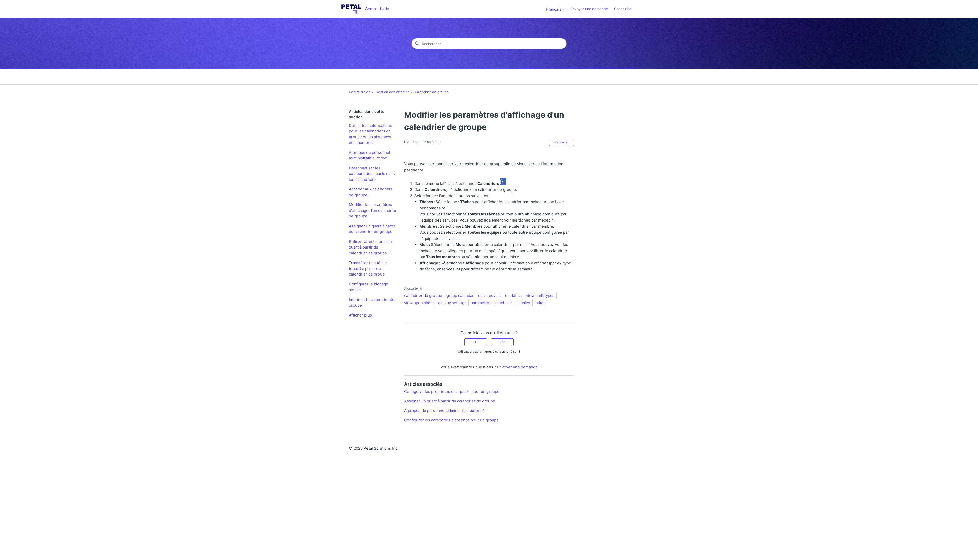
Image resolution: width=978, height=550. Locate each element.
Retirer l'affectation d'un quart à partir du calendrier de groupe (370, 247)
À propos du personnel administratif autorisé (369, 155)
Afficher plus (360, 315)
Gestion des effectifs (393, 92)
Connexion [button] (623, 9)
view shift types (540, 295)
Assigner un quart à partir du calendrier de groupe (372, 229)
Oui (475, 342)
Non (502, 342)
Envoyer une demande (589, 9)
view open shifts (419, 302)
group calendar (460, 295)
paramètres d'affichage (491, 302)
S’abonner (561, 142)
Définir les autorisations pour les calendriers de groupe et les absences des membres (370, 134)
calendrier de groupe (423, 295)
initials (540, 302)
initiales (523, 302)
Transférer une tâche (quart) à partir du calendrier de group (368, 268)
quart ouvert (489, 295)
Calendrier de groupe (432, 92)
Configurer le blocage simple (368, 287)
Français (554, 9)
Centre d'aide (359, 92)
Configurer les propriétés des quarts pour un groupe (451, 391)
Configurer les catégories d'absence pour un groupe (451, 420)
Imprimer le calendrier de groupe (372, 302)
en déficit (513, 295)
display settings (452, 302)
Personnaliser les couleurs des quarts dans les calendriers (372, 174)
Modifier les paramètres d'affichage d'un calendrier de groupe (373, 210)
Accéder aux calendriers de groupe (371, 192)
